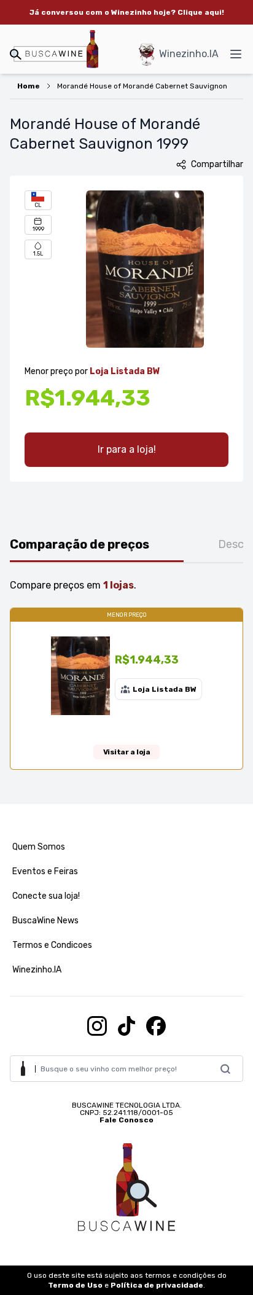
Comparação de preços (79, 544)
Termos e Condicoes (52, 945)
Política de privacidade (157, 1285)
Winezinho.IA (189, 54)
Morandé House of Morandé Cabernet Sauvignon (142, 86)
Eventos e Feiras (45, 871)
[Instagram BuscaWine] (97, 1026)
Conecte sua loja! (46, 896)
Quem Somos (38, 847)
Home (28, 86)
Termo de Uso (75, 1285)
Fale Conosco (126, 1120)
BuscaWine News (45, 920)
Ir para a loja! (127, 449)
